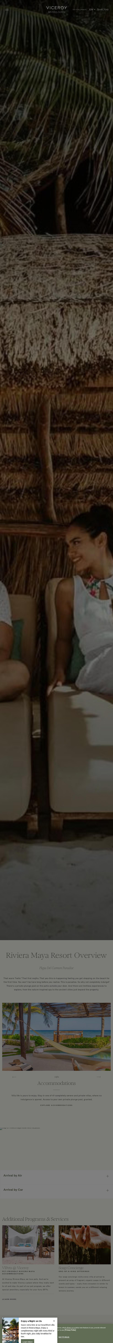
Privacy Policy (70, 1330)
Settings (64, 1337)
